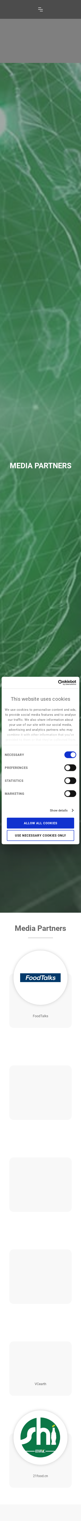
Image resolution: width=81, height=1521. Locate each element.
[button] (40, 9)
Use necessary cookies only (40, 835)
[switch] (70, 767)
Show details (59, 810)
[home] (18, 9)
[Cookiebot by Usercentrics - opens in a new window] (58, 682)
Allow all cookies (40, 823)
